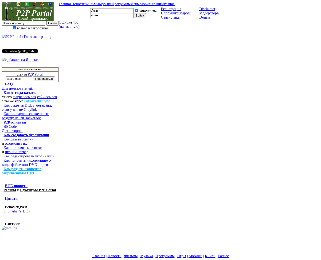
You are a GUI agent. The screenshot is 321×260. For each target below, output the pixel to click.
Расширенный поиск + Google (30, 32)
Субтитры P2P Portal (38, 190)
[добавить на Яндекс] (20, 60)
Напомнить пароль (176, 13)
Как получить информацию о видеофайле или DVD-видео (26, 162)
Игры (135, 4)
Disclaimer (207, 9)
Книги (158, 4)
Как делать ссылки (19, 139)
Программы (121, 4)
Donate (204, 17)
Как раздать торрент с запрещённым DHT (21, 171)
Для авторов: (12, 131)
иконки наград (16, 152)
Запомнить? (147, 11)
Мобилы (146, 4)
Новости (78, 4)
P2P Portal (35, 74)
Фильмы (92, 4)
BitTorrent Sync (37, 101)
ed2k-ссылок (47, 97)
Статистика (170, 17)
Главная (65, 4)
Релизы (10, 190)
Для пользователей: (17, 88)
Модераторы (209, 13)
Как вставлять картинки (23, 148)
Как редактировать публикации (29, 156)
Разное (169, 4)
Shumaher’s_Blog (17, 211)
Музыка (105, 4)
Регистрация (171, 9)
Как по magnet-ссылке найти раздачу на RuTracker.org (25, 116)
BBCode (10, 126)
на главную (69, 26)
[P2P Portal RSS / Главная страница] (27, 37)
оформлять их (16, 143)
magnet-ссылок (24, 97)
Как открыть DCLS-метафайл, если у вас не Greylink (27, 107)
